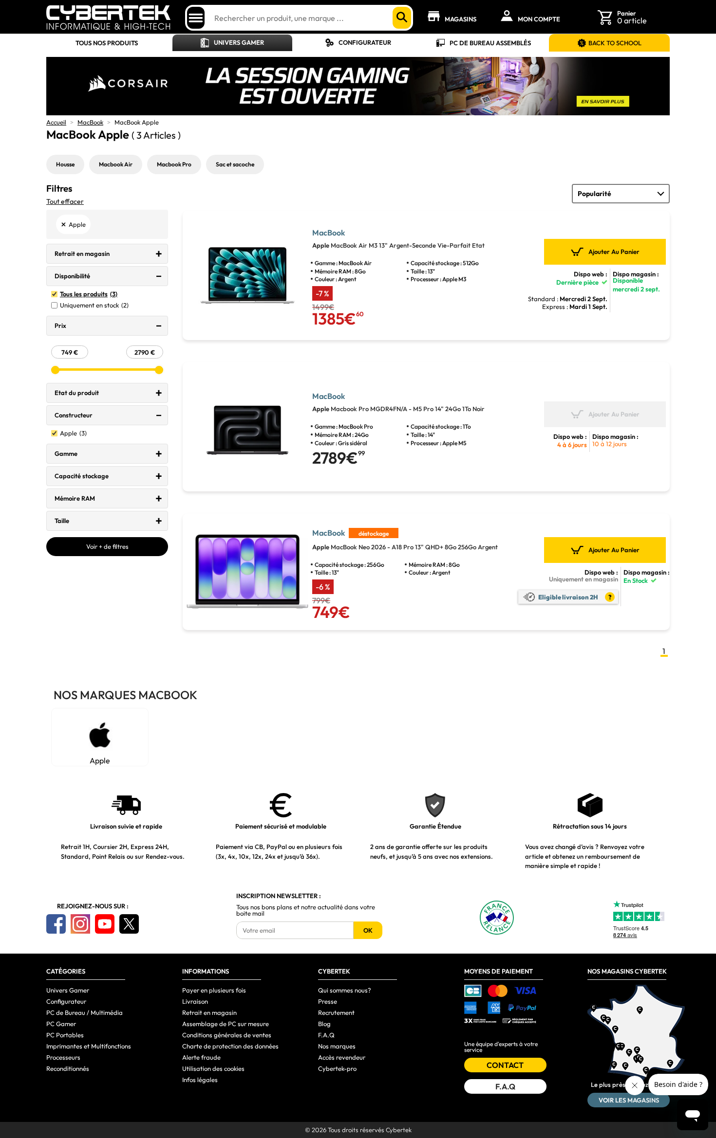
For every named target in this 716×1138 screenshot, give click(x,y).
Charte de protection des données (230, 1046)
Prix (60, 325)
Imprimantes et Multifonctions (88, 1046)
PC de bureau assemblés (490, 43)
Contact (505, 1065)
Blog (324, 1024)
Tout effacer (65, 201)
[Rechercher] (402, 18)
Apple (73, 433)
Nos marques (337, 1046)
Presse (327, 1001)
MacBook (90, 122)
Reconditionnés (67, 1068)
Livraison (195, 1001)
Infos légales (200, 1080)
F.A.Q (326, 1035)
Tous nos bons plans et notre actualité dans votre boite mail (305, 910)
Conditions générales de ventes (226, 1035)
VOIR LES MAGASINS (629, 1100)
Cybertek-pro (337, 1068)
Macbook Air (115, 164)
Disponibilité (72, 276)
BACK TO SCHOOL (614, 43)
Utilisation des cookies (213, 1068)
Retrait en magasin (82, 253)
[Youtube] (104, 924)
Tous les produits (88, 294)
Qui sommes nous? (344, 990)
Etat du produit (77, 393)
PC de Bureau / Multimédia (84, 1012)
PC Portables (65, 1035)
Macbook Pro (174, 164)
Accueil (56, 122)
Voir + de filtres (107, 546)
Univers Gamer (239, 42)
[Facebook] (56, 924)
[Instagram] (80, 924)
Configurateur (365, 42)
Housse (65, 164)
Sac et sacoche (235, 164)
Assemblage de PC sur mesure (225, 1024)
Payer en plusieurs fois (214, 990)
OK (368, 930)
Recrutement (336, 1012)
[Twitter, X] (129, 924)
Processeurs (63, 1057)
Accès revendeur (341, 1057)
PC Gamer (61, 1024)
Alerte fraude (201, 1057)
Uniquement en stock (94, 305)
